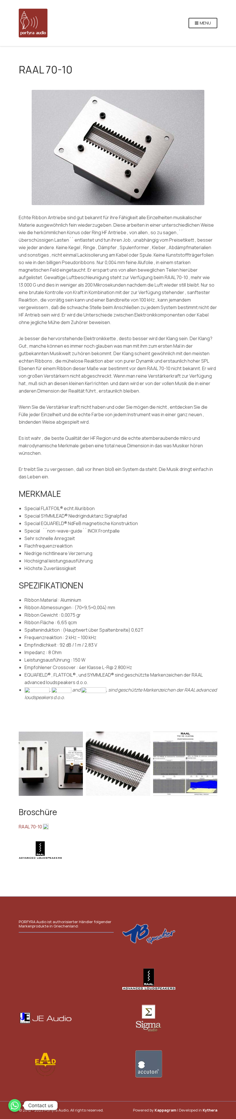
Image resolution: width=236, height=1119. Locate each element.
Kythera (210, 1110)
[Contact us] (14, 1105)
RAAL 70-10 (31, 826)
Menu (205, 23)
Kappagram (165, 1110)
